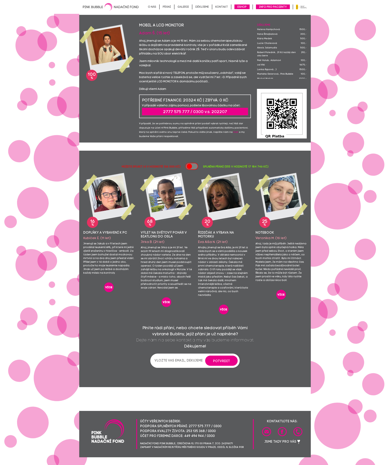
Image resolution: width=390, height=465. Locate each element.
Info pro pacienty (273, 7)
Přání (167, 7)
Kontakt (221, 7)
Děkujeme (202, 7)
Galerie (183, 7)
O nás (152, 7)
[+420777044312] (298, 431)
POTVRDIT (221, 361)
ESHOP (242, 7)
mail (235, 132)
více (109, 287)
